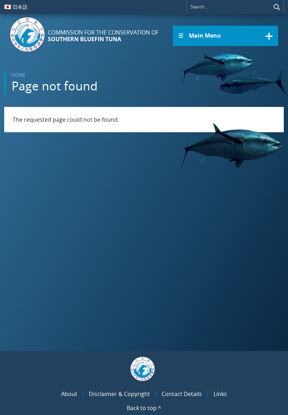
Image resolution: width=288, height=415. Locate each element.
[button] (225, 36)
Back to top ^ (144, 408)
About (69, 394)
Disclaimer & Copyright (119, 394)
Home (18, 75)
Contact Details (182, 394)
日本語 (15, 7)
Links (220, 394)
